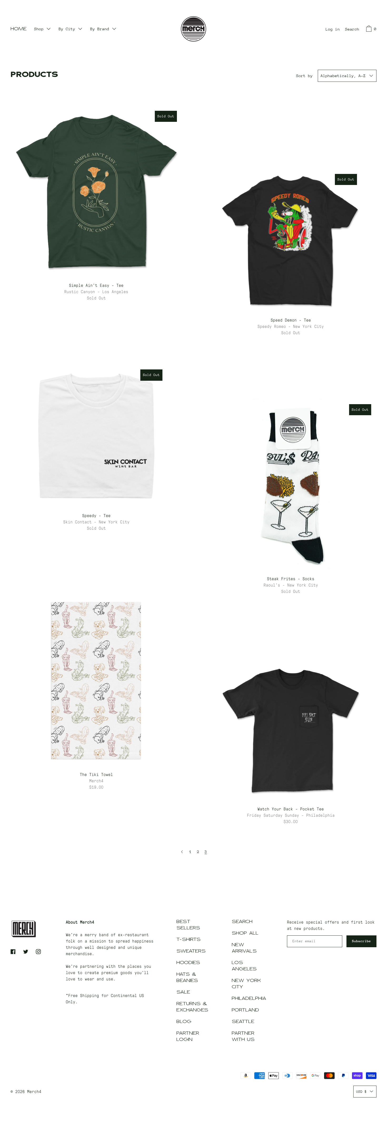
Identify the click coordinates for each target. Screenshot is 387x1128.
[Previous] (181, 852)
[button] (352, 30)
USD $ (361, 1092)
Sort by (304, 75)
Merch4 (34, 1091)
